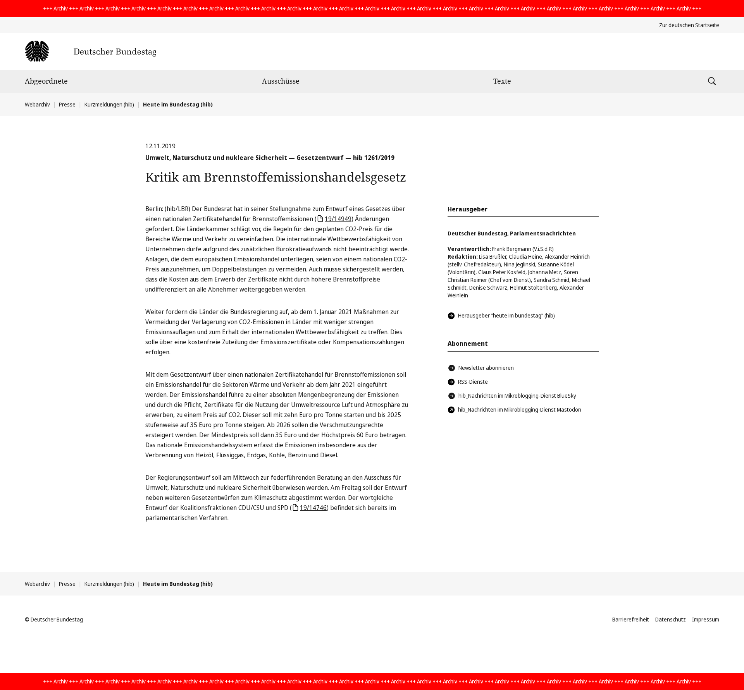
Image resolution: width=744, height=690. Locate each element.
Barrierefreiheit (630, 619)
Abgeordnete (46, 81)
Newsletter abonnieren (486, 367)
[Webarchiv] (90, 51)
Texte (502, 81)
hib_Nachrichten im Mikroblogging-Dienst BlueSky (517, 395)
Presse (67, 104)
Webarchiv (37, 104)
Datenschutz (670, 619)
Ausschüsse (281, 81)
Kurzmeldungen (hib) (109, 104)
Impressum (705, 619)
